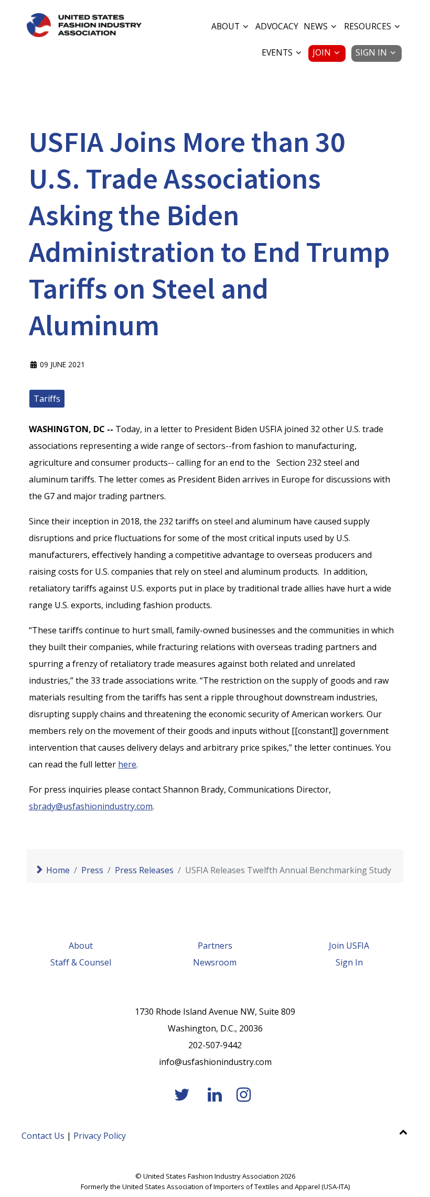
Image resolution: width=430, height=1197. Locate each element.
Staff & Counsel (80, 962)
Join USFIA (349, 945)
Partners (215, 945)
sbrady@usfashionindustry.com (91, 806)
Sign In (349, 962)
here (127, 764)
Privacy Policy (99, 1135)
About (81, 945)
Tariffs (47, 398)
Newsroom (214, 962)
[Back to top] (402, 1131)
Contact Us (43, 1135)
